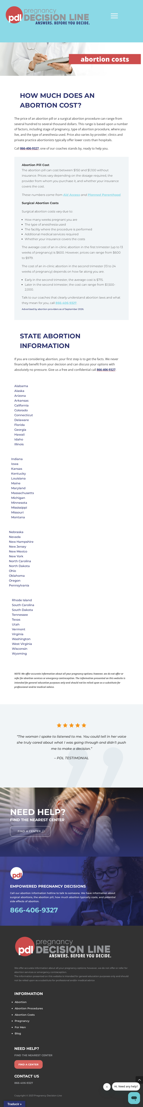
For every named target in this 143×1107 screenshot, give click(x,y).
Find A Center (29, 831)
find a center (28, 1064)
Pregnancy (22, 1021)
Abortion (21, 1002)
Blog (18, 1033)
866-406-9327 (29, 148)
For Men (20, 1027)
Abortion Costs (25, 1014)
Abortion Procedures (29, 1008)
